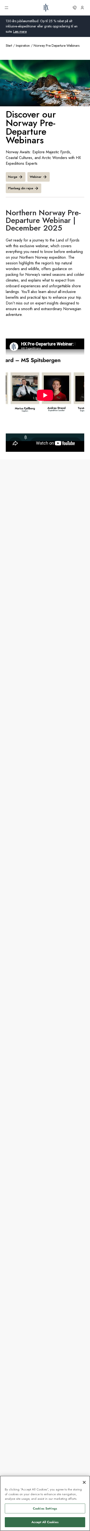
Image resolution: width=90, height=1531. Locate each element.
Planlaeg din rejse (20, 188)
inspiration (23, 45)
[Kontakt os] (75, 7)
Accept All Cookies (44, 1522)
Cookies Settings (45, 1508)
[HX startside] (46, 7)
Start (9, 45)
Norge (12, 177)
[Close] (84, 1482)
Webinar (36, 177)
